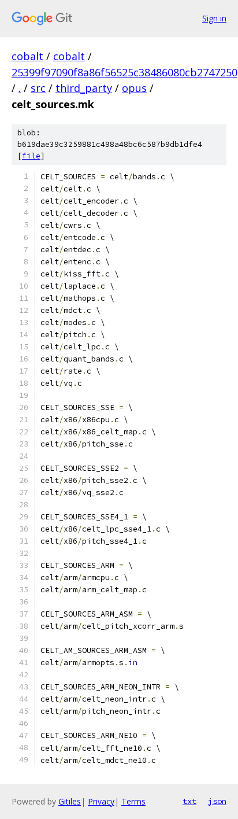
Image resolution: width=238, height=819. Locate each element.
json (217, 801)
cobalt (27, 56)
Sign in (214, 18)
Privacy (101, 801)
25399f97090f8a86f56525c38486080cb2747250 (124, 72)
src (38, 88)
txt (189, 801)
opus (134, 88)
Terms (133, 801)
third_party (83, 88)
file (31, 156)
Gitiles (69, 801)
